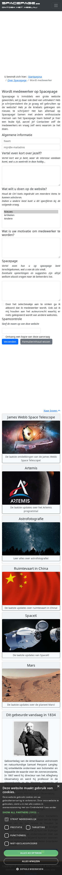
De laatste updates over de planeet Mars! (31, 704)
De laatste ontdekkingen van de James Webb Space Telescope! (31, 458)
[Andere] (31, 218)
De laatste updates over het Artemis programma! (31, 509)
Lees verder (50, 807)
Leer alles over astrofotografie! (31, 558)
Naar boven (51, 410)
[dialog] (31, 829)
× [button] (58, 786)
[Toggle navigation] (56, 6)
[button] (31, 812)
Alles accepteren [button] (31, 853)
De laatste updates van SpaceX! (31, 655)
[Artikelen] (31, 215)
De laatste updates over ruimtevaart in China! (31, 607)
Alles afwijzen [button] (31, 861)
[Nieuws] (31, 211)
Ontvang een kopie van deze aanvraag (28, 336)
